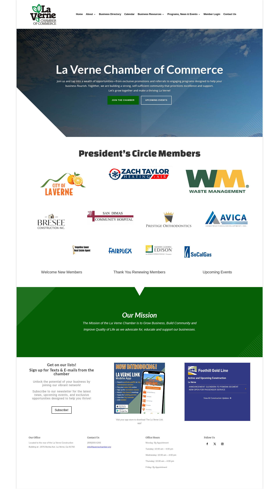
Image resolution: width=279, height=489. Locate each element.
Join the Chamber (123, 100)
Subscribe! (61, 410)
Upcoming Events (156, 100)
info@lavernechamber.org (99, 447)
